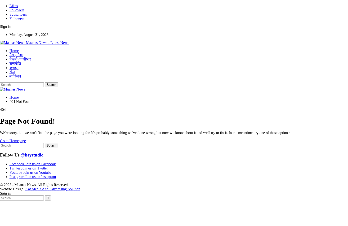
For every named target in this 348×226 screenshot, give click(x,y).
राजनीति (15, 63)
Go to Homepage (13, 141)
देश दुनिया (16, 55)
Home (14, 51)
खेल (12, 72)
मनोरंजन (15, 76)
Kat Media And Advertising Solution (52, 189)
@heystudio (32, 154)
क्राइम (13, 68)
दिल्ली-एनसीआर (20, 59)
